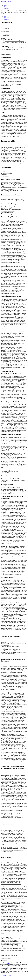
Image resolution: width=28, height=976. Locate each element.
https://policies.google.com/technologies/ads (11, 941)
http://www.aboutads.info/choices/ (9, 565)
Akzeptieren (3, 975)
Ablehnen (8, 975)
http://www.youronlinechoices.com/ (9, 567)
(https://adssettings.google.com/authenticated (11, 946)
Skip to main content (6, 1)
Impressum (6, 8)
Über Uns (6, 6)
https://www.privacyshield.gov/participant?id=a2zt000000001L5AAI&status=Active (11, 883)
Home (5, 5)
